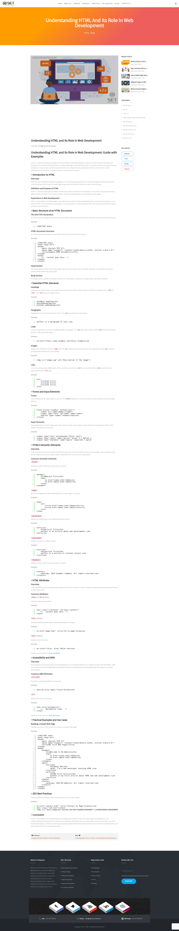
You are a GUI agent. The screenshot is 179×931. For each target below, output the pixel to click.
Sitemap (94, 883)
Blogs (117, 3)
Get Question (107, 3)
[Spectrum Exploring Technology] (8, 3)
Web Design (126, 122)
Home (60, 3)
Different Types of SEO (138, 82)
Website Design (66, 871)
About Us (67, 3)
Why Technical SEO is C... (139, 68)
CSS (124, 109)
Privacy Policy (96, 875)
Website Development (68, 875)
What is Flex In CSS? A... (139, 61)
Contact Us (126, 3)
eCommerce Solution (68, 887)
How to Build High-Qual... (139, 75)
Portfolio (96, 3)
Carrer (94, 879)
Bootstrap (126, 105)
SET (103, 927)
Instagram (127, 169)
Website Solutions (128, 130)
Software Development (68, 883)
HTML (38, 97)
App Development (67, 879)
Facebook (126, 154)
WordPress (126, 138)
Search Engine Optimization (70, 868)
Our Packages (96, 868)
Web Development (129, 126)
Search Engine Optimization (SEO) (133, 117)
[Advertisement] (74, 121)
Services (76, 3)
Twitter (126, 159)
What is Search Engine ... (139, 89)
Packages (86, 3)
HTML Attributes (54, 653)
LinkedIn (126, 164)
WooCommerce (128, 134)
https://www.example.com (58, 341)
